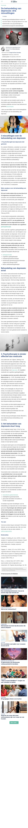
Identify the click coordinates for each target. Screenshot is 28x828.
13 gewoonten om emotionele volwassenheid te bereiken (10, 663)
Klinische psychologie (6, 589)
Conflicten (3, 624)
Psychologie (3, 5)
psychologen (9, 106)
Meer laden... (14, 722)
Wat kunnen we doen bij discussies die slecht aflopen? (13, 626)
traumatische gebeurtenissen (10, 494)
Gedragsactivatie (7, 254)
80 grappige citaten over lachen (11, 699)
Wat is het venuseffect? (8, 609)
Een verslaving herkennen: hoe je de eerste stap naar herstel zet (12, 591)
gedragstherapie (6, 226)
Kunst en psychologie (6, 607)
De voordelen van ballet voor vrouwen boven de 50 (13, 645)
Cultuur (3, 642)
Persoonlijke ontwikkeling (7, 660)
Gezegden (3, 679)
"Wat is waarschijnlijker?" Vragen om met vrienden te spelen (13, 681)
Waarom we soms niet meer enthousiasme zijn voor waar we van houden (12, 717)
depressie (14, 370)
